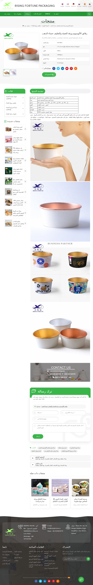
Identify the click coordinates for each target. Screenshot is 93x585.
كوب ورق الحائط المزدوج (36, 559)
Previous (26, 493)
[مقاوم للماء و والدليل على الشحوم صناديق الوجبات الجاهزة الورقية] (8, 223)
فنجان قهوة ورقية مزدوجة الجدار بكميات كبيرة (17, 171)
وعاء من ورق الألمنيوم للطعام (69, 451)
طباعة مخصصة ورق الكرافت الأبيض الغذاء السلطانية (18, 161)
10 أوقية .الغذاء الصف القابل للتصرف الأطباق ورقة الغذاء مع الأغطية (40, 500)
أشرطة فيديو (6, 563)
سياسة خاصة (18, 551)
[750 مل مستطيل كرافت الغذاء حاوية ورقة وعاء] (8, 149)
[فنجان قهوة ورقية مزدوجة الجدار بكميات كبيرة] (8, 170)
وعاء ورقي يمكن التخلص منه (51, 451)
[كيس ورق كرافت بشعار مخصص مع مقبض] (8, 128)
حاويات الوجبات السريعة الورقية (51, 552)
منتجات (27, 14)
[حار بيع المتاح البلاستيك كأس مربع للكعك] (8, 191)
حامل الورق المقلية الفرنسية (49, 564)
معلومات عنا (17, 14)
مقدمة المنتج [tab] (37, 91)
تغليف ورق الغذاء (36, 25)
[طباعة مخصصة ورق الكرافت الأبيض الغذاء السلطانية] (8, 160)
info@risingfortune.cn (54, 528)
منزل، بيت (7, 14)
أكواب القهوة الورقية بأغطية (50, 556)
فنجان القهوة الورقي (35, 562)
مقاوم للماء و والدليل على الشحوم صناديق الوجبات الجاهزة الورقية (18, 224)
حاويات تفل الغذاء (11, 114)
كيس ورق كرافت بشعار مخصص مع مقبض (17, 129)
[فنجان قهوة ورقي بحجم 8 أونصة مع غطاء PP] (8, 139)
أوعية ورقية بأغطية (36, 451)
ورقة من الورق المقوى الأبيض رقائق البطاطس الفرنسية (18, 213)
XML (57, 577)
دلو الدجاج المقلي (49, 560)
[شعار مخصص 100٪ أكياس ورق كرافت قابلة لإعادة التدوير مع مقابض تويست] (8, 202)
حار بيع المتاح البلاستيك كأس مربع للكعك (18, 192)
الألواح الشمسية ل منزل (51, 568)
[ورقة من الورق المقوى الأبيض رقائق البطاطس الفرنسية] (8, 212)
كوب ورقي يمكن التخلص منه (36, 552)
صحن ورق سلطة (62, 448)
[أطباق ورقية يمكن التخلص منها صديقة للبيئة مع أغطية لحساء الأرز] (80, 487)
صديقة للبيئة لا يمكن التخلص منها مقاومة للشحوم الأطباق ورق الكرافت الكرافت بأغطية (60, 500)
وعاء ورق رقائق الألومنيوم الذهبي (47, 448)
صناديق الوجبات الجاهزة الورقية (36, 565)
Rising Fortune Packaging (35, 6)
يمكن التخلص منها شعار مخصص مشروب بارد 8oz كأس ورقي (18, 182)
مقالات (16, 560)
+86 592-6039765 (29, 525)
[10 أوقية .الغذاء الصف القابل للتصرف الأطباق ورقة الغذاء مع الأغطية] (40, 487)
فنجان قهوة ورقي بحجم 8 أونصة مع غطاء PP (17, 140)
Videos (47, 14)
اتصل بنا (56, 14)
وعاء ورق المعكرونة (75, 448)
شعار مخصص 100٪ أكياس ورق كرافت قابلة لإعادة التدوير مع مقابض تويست (18, 203)
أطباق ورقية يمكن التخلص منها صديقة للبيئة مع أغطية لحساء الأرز (80, 500)
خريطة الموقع (18, 557)
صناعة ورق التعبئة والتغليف (11, 108)
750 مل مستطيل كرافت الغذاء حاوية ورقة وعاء (18, 150)
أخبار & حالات (37, 14)
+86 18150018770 (57, 531)
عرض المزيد (38, 507)
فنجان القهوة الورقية (35, 556)
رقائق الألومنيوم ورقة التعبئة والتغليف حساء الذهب (54, 406)
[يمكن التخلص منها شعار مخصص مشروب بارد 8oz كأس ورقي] (8, 181)
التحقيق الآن (48, 74)
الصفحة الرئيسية (7, 551)
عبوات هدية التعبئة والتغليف (11, 97)
